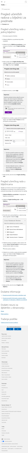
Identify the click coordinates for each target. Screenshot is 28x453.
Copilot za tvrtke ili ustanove (6, 336)
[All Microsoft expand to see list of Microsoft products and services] (1, 1)
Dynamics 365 (4, 392)
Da (10, 329)
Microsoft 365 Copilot (5, 398)
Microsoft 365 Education (6, 370)
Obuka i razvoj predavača (6, 374)
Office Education (4, 372)
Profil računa (4, 348)
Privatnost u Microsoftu (5, 432)
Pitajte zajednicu (4, 314)
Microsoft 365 (4, 340)
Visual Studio (4, 422)
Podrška (3, 4)
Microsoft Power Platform (6, 417)
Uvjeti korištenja (19, 446)
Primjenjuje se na (5, 24)
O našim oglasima (11, 448)
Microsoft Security (5, 387)
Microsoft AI (4, 385)
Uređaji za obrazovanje (5, 366)
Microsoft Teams (4, 400)
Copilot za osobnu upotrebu (6, 338)
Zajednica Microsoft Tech (6, 413)
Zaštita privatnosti (13, 446)
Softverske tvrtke (4, 420)
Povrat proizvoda (4, 353)
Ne (17, 329)
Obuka (2, 311)
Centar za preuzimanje (5, 351)
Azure (3, 389)
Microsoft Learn (4, 409)
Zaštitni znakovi (4, 448)
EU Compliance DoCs (17, 448)
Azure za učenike (4, 379)
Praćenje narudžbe (5, 355)
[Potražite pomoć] (5, 2)
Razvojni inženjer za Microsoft (7, 407)
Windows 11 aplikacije (5, 342)
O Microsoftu (4, 430)
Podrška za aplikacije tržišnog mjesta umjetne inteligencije (11, 411)
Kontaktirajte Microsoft (5, 446)
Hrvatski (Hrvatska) (7, 439)
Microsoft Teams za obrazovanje (7, 368)
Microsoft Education (5, 363)
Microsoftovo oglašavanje (6, 396)
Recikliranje (4, 357)
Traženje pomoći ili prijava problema (9, 322)
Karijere (3, 428)
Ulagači (3, 435)
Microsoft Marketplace (5, 415)
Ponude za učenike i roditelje (6, 377)
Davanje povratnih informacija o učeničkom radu (14, 295)
